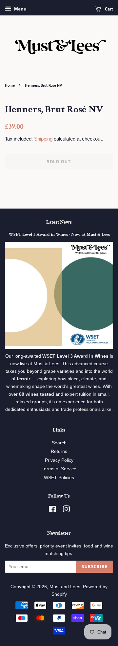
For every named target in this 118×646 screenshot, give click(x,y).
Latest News (59, 222)
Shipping (43, 139)
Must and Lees (64, 586)
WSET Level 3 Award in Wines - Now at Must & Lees (59, 234)
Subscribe (95, 566)
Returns (59, 451)
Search (59, 442)
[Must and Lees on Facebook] (52, 510)
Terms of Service (59, 468)
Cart (108, 9)
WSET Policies (59, 477)
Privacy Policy (59, 460)
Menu (20, 8)
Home (10, 85)
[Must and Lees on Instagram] (66, 510)
